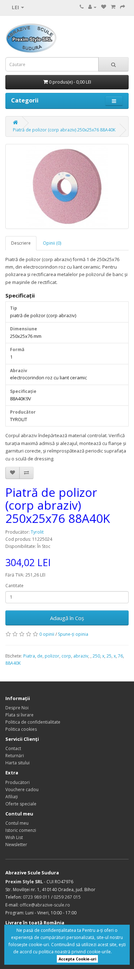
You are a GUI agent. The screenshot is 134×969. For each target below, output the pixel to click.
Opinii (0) (52, 243)
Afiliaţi (11, 797)
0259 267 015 (67, 897)
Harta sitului (17, 763)
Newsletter (16, 844)
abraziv (80, 656)
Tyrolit (37, 532)
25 (108, 656)
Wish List (14, 837)
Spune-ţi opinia (73, 634)
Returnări (14, 756)
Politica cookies (21, 729)
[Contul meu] (92, 7)
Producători (17, 782)
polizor (52, 656)
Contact (13, 748)
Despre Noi (17, 708)
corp (66, 656)
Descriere (21, 243)
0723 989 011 (36, 897)
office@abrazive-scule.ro (45, 905)
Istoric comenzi (20, 830)
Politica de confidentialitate (32, 722)
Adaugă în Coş (67, 617)
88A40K (13, 663)
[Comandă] (122, 7)
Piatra (29, 656)
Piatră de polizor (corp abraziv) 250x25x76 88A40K (64, 130)
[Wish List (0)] (103, 7)
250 (96, 656)
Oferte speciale (20, 804)
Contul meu (17, 823)
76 (120, 656)
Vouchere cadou (22, 789)
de (40, 656)
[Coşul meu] (113, 7)
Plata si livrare (19, 715)
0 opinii (46, 634)
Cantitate (14, 586)
